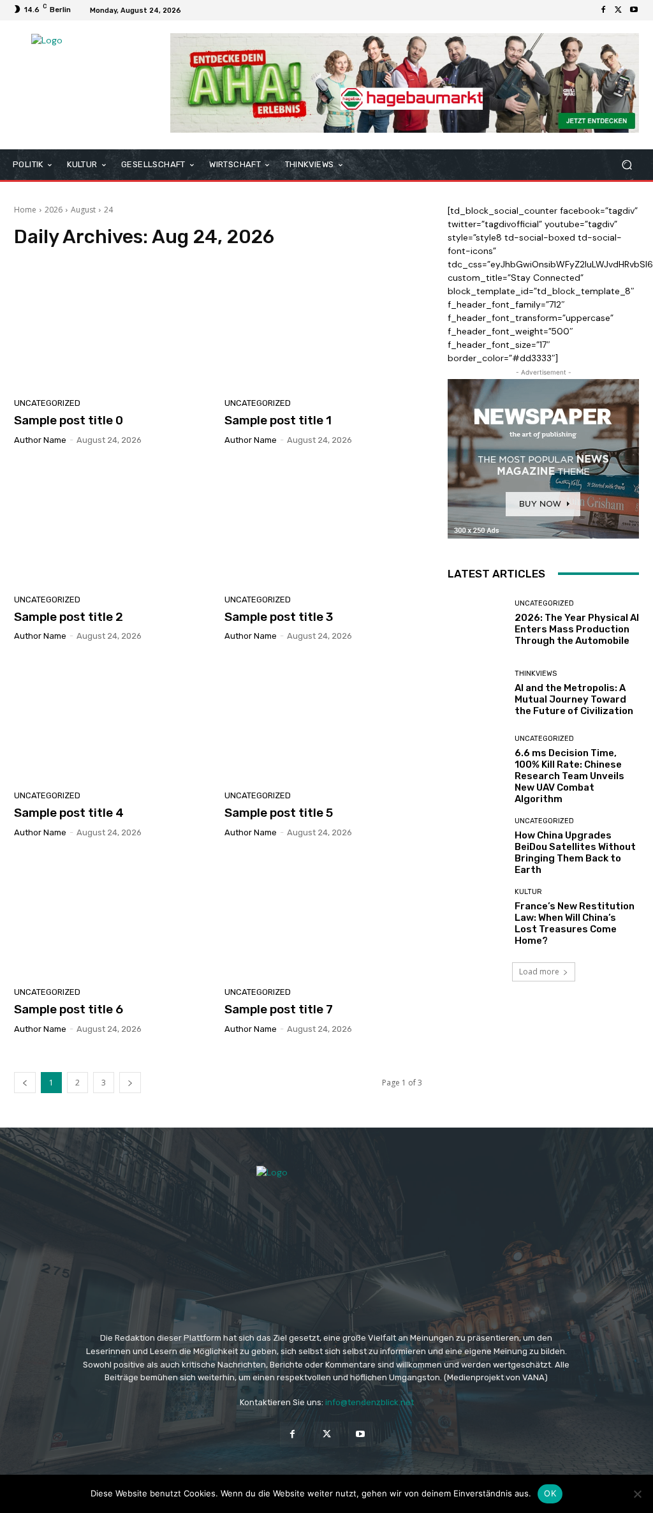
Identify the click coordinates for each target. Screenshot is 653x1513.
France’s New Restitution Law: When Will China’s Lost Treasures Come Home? (575, 923)
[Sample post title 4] (113, 719)
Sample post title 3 (278, 616)
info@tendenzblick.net (369, 1402)
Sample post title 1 (278, 420)
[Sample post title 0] (113, 326)
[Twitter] (618, 10)
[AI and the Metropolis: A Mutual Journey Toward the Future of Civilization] (476, 693)
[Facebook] (603, 10)
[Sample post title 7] (323, 915)
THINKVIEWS (536, 673)
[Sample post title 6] (113, 915)
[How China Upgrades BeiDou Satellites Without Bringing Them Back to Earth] (476, 846)
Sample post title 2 (68, 616)
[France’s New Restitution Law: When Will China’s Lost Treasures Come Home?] (476, 917)
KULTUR (528, 891)
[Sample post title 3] (323, 523)
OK (550, 1493)
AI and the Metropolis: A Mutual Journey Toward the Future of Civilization (574, 699)
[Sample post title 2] (113, 523)
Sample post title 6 (68, 1009)
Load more (539, 971)
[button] (627, 164)
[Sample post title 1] (323, 326)
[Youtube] (634, 10)
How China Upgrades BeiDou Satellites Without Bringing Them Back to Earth (575, 853)
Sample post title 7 (278, 1009)
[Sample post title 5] (323, 719)
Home (25, 209)
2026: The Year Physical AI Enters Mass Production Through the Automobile (577, 629)
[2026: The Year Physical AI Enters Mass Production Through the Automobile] (476, 623)
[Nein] (637, 1493)
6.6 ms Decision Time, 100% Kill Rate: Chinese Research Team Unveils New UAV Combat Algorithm (569, 776)
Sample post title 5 (278, 812)
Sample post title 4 (69, 812)
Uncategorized (47, 403)
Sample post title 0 (68, 420)
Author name (40, 440)
